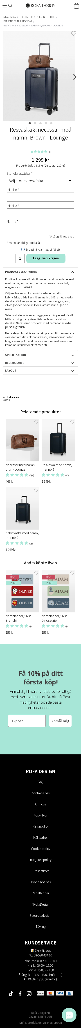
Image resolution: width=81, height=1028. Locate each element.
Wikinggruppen (52, 1022)
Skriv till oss (43, 950)
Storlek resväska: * (20, 173)
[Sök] (10, 6)
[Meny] (4, 5)
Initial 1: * (13, 189)
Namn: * (12, 221)
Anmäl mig (60, 720)
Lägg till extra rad (63, 236)
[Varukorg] (76, 6)
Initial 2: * (13, 205)
